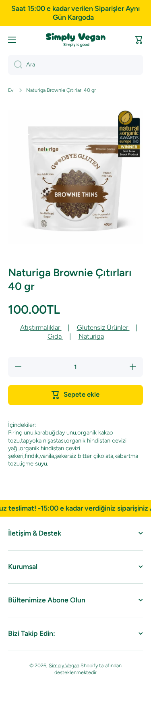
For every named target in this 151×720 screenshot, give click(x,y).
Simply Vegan (64, 665)
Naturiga (91, 336)
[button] (139, 40)
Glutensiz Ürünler (103, 327)
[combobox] (75, 65)
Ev (10, 90)
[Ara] (15, 65)
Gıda (55, 336)
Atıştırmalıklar (41, 327)
